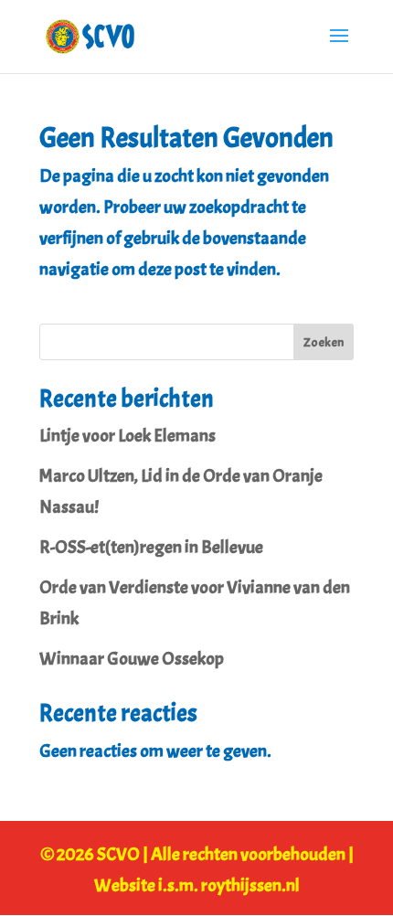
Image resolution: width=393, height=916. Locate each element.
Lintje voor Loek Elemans (127, 435)
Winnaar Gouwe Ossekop (131, 658)
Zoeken (323, 342)
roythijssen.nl (250, 885)
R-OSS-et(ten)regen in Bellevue (151, 547)
